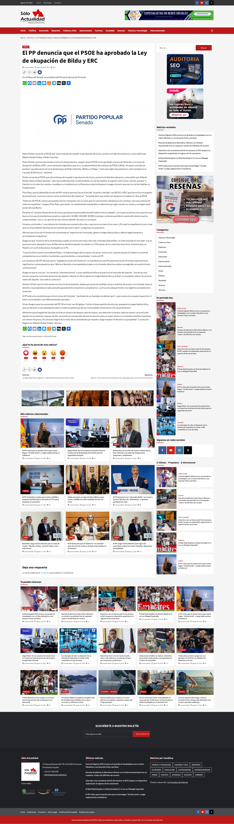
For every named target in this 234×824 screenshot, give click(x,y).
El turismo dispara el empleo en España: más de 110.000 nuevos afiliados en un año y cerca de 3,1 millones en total (78, 700)
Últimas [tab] (162, 462)
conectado (45, 573)
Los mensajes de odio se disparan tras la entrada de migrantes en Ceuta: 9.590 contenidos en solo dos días (192, 427)
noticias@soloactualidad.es (55, 775)
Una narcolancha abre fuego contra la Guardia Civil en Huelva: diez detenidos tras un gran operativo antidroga (194, 700)
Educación (162, 257)
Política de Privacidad (68, 812)
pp (55, 336)
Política (32, 30)
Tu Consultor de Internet (177, 782)
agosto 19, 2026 (131, 505)
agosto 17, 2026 (41, 552)
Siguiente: (122, 376)
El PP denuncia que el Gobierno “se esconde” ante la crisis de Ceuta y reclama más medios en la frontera (87, 546)
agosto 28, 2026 (41, 622)
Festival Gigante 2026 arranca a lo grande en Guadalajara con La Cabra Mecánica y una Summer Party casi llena (184, 136)
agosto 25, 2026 (41, 458)
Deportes (55, 30)
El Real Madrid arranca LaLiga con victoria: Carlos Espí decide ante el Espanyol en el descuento (38, 700)
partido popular (32, 336)
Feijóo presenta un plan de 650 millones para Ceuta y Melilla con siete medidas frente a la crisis (86, 499)
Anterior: (48, 376)
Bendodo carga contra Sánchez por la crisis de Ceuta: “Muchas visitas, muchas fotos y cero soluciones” (40, 546)
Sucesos (121, 30)
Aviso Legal (52, 812)
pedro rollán (43, 336)
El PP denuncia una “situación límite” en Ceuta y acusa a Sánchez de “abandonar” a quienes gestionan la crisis (133, 499)
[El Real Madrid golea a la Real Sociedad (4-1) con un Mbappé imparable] (166, 368)
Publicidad (47, 3)
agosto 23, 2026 (197, 705)
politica (51, 336)
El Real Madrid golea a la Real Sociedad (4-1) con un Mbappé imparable (183, 159)
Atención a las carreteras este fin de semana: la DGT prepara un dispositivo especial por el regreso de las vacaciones (184, 151)
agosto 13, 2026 (86, 552)
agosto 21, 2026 (41, 505)
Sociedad (110, 30)
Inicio (39, 3)
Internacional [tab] (188, 462)
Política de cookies (87, 812)
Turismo (99, 30)
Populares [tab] (174, 462)
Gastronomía (85, 30)
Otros (160, 271)
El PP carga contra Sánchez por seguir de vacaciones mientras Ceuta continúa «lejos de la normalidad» (132, 546)
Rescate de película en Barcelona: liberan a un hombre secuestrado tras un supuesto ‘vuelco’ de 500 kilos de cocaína (183, 144)
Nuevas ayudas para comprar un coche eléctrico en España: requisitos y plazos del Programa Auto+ (116, 700)
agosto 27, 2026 (80, 622)
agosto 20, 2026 (86, 505)
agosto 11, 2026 (131, 552)
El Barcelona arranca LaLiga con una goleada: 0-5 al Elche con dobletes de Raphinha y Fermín (192, 658)
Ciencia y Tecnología (137, 30)
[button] (212, 31)
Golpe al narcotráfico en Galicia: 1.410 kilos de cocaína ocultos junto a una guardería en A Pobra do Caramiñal (155, 658)
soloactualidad (29, 67)
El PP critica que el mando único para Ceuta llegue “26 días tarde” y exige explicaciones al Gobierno (41, 453)
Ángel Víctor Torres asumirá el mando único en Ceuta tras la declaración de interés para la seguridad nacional (86, 453)
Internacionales (157, 30)
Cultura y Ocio (69, 30)
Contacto (57, 3)
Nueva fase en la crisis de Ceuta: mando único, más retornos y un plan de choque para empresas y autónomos (132, 453)
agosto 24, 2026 (197, 663)
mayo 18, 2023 (41, 67)
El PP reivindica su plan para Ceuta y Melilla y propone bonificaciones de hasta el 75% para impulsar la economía (40, 499)
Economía (43, 30)
